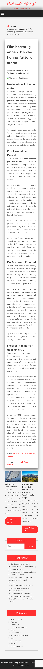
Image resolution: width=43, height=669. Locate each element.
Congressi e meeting (19, 627)
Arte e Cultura (16, 619)
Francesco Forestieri (19, 73)
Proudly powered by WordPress (15, 662)
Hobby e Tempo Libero (17, 29)
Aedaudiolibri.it (21, 3)
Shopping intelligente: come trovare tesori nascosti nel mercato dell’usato (20, 588)
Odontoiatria (16, 641)
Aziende (14, 622)
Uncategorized (17, 646)
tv (28, 280)
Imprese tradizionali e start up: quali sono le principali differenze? (22, 580)
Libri (12, 638)
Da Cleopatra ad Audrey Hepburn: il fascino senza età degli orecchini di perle (22, 566)
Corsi (13, 630)
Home (13, 26)
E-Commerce (16, 633)
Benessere (15, 625)
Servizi (13, 643)
